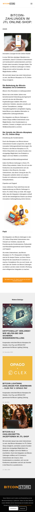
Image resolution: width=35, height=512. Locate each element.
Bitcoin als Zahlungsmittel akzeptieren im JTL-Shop (16, 434)
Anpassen (22, 508)
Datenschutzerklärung (25, 505)
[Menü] (31, 3)
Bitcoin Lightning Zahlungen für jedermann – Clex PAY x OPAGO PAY (17, 385)
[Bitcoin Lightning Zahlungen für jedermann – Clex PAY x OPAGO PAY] (17, 368)
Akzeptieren (13, 508)
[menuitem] (31, 3)
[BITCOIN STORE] (14, 3)
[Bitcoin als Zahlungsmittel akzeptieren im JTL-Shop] (17, 416)
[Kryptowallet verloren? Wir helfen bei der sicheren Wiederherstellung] (17, 316)
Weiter (29, 368)
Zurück (5, 29)
